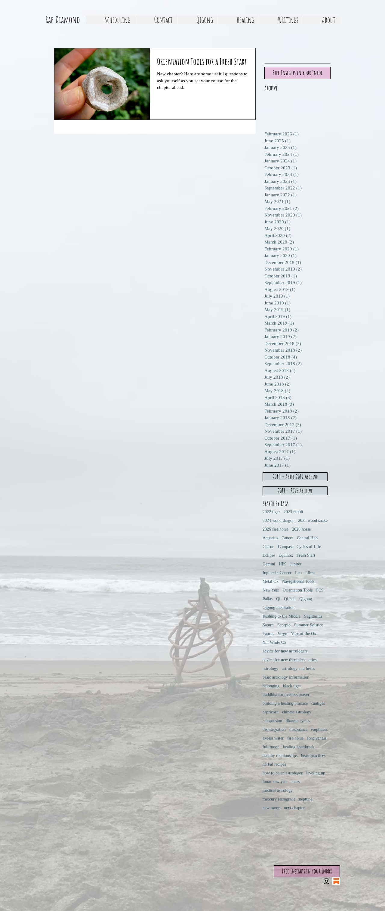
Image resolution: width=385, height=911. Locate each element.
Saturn (268, 625)
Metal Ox (271, 581)
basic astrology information (286, 677)
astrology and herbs (298, 668)
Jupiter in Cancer (277, 573)
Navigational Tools (298, 581)
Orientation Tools (298, 590)
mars (295, 781)
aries (312, 660)
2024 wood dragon (278, 520)
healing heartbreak (298, 747)
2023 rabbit (293, 512)
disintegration (274, 729)
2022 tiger (271, 512)
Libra (310, 573)
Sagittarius (313, 616)
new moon (271, 808)
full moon (271, 747)
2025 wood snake (313, 520)
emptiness (319, 729)
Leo (298, 573)
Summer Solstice (308, 625)
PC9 (319, 590)
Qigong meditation (278, 607)
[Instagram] (326, 881)
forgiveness (316, 738)
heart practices (313, 755)
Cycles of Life (309, 546)
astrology (270, 668)
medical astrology (278, 790)
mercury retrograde (279, 799)
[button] (197, 20)
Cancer (287, 538)
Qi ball (290, 599)
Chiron (268, 546)
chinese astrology (296, 712)
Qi (278, 599)
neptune (305, 799)
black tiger (292, 686)
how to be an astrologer (283, 773)
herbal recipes (274, 764)
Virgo (282, 633)
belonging (271, 686)
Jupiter (295, 564)
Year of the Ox (303, 633)
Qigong (305, 599)
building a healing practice (285, 703)
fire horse (295, 738)
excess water (273, 738)
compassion (272, 721)
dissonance (298, 729)
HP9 (282, 564)
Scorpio (284, 625)
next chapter (294, 808)
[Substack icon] (336, 881)
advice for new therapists (284, 660)
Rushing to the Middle (281, 616)
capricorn (271, 712)
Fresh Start (306, 555)
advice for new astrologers (285, 651)
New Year (271, 590)
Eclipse (269, 555)
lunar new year (275, 781)
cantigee (318, 703)
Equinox (286, 555)
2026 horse (301, 529)
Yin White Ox (274, 642)
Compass (285, 546)
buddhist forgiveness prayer (286, 694)
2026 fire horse (275, 529)
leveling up (315, 773)
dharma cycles (298, 721)
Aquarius (270, 538)
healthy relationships (280, 755)
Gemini (269, 564)
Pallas (268, 599)
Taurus (268, 633)
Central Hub (307, 538)
